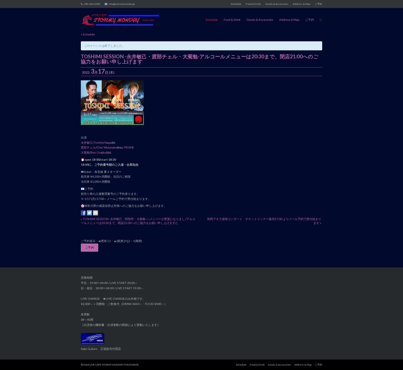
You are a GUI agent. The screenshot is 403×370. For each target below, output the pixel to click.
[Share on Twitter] (89, 212)
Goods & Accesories (276, 3)
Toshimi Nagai (103, 142)
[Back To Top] (392, 360)
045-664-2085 (92, 3)
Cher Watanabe (107, 147)
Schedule (236, 3)
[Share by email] (95, 212)
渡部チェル (88, 147)
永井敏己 (87, 142)
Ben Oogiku (98, 152)
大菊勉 (85, 152)
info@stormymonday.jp (122, 3)
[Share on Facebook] (83, 212)
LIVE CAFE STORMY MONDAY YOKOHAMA (114, 364)
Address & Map (301, 3)
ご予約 (318, 3)
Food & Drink (253, 3)
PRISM (128, 147)
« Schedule (88, 34)
